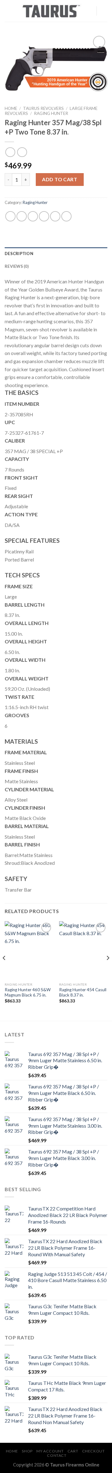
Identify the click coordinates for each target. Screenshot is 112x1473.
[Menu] (8, 10)
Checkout (93, 1451)
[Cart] (104, 11)
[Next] (108, 970)
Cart (73, 1451)
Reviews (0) (17, 266)
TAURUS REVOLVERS (43, 108)
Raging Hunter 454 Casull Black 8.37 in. (82, 992)
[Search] (89, 11)
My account (49, 1451)
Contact (56, 1455)
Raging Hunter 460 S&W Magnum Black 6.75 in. (28, 992)
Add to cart (59, 179)
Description (19, 253)
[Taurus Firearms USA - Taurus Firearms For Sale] (51, 11)
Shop (27, 1451)
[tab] (56, 253)
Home (11, 108)
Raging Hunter (51, 113)
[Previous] (4, 970)
